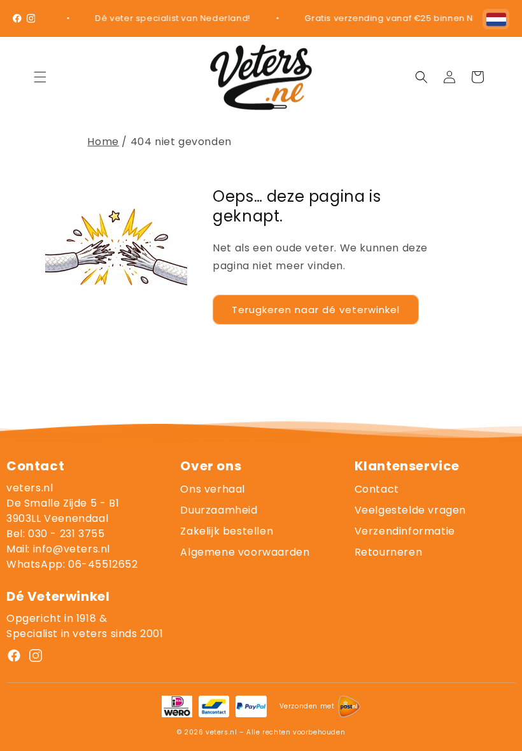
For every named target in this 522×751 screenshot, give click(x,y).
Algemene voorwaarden (244, 552)
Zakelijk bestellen (226, 531)
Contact (377, 489)
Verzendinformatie (405, 531)
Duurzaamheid (218, 510)
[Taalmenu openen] (496, 19)
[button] (40, 77)
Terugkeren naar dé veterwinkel (316, 309)
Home (102, 141)
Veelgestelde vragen (410, 510)
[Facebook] (17, 18)
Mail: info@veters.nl (58, 549)
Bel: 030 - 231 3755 (55, 533)
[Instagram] (31, 18)
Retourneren (389, 552)
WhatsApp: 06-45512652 (72, 564)
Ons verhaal (212, 489)
